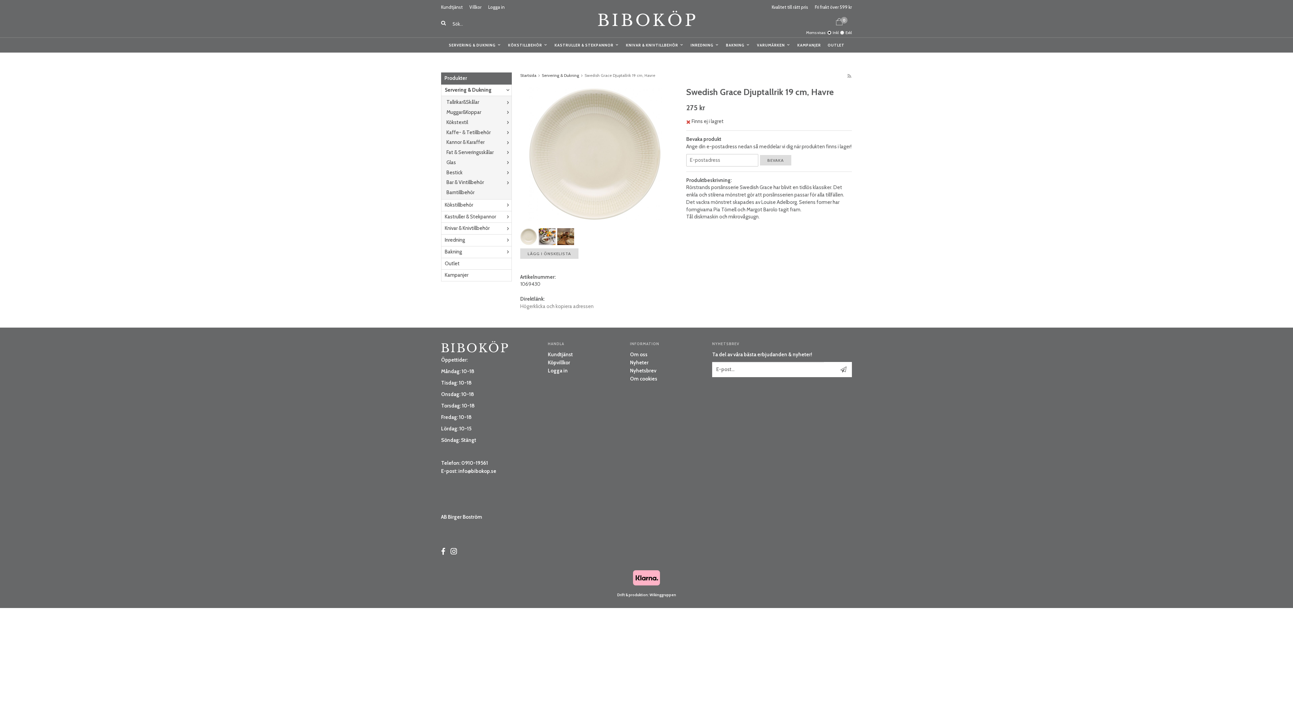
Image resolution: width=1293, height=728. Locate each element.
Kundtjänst (452, 7)
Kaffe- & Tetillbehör (468, 132)
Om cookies (643, 379)
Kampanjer (809, 45)
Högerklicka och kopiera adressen (557, 306)
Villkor (475, 7)
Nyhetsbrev (643, 371)
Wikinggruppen (663, 595)
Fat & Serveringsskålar (470, 152)
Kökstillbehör (525, 45)
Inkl (836, 32)
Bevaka (775, 160)
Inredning (702, 45)
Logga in (496, 7)
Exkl (849, 32)
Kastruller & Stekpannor (584, 45)
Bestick (454, 173)
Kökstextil (457, 122)
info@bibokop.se (477, 471)
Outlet (836, 45)
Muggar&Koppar (463, 112)
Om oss (639, 355)
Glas (451, 162)
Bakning (735, 45)
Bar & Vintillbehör (465, 182)
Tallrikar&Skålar (462, 102)
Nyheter (639, 363)
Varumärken (771, 45)
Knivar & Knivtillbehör (652, 45)
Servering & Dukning (472, 45)
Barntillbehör (460, 192)
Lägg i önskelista (549, 253)
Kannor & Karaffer (465, 142)
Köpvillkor (559, 363)
